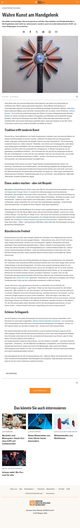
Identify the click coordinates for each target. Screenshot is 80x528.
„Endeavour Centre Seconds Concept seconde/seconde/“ (36, 219)
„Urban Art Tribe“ (22, 278)
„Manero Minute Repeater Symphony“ (46, 321)
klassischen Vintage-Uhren (18, 192)
